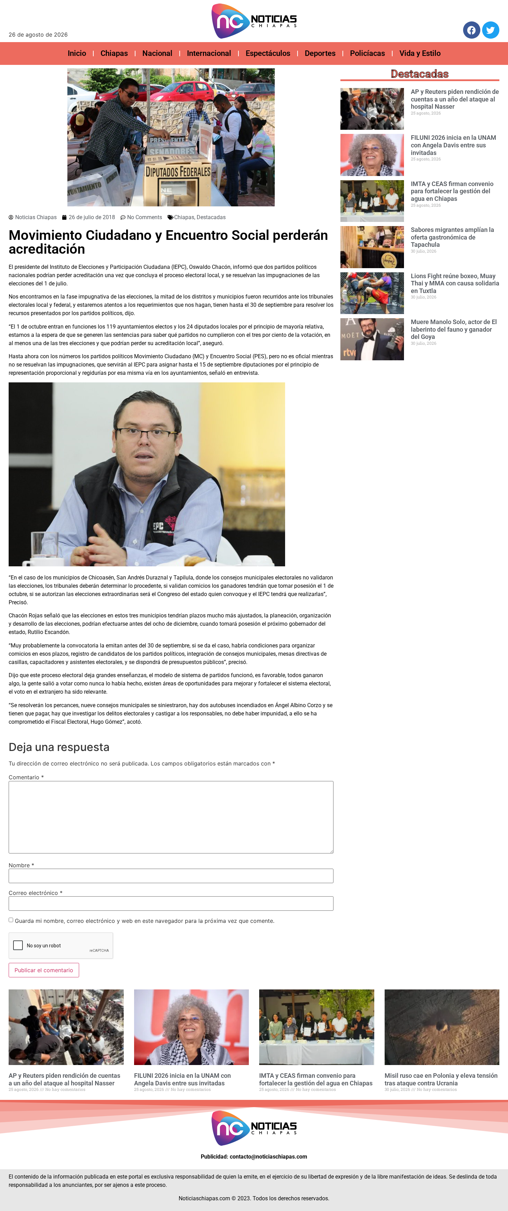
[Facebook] (471, 30)
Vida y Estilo (420, 53)
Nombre (21, 865)
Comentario (26, 777)
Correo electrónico (36, 893)
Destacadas (211, 217)
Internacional (209, 53)
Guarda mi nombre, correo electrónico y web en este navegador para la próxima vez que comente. (144, 921)
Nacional (157, 53)
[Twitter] (490, 30)
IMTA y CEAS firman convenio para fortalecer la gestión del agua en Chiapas (452, 191)
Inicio (77, 53)
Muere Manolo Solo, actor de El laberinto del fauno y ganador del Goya (454, 329)
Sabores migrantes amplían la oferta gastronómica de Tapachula (452, 237)
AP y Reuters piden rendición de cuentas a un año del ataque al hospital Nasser (455, 99)
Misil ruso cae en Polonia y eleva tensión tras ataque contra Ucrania (441, 1079)
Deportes (320, 53)
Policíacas (367, 53)
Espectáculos (268, 53)
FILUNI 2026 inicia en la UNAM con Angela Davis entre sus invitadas (453, 145)
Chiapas (114, 53)
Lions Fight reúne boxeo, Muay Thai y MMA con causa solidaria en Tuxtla (455, 283)
